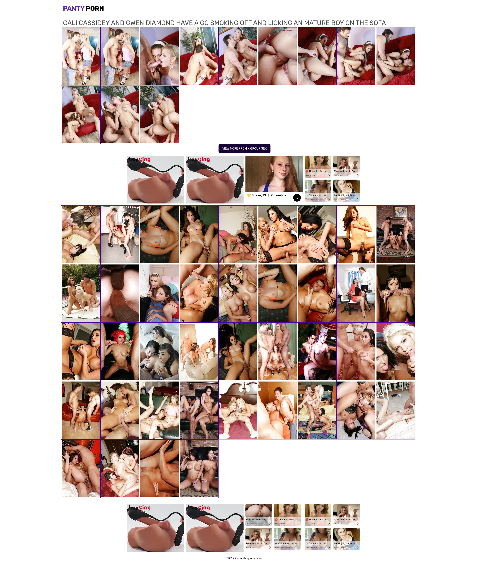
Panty (83, 8)
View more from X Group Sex (244, 148)
